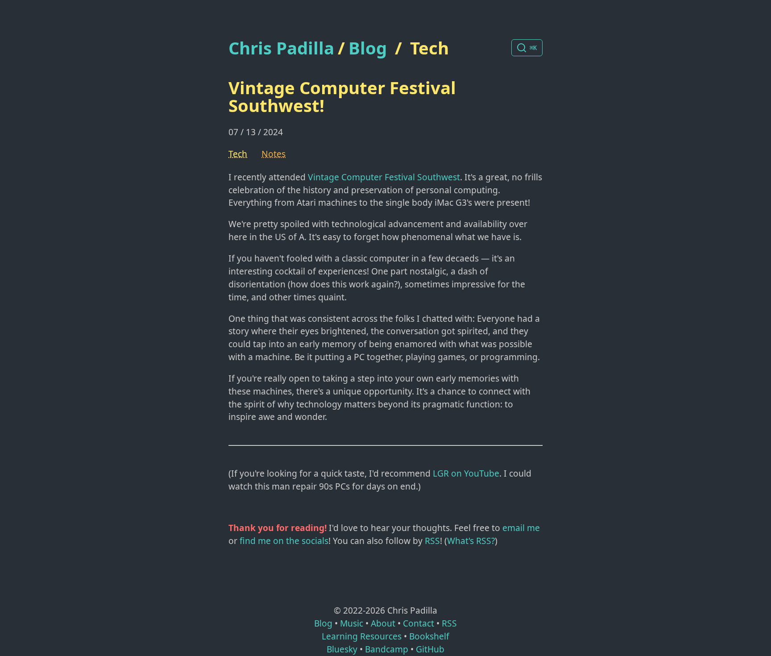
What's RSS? (471, 541)
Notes (273, 154)
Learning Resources (362, 636)
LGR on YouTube (466, 473)
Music (351, 623)
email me (521, 528)
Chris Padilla (281, 48)
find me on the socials (284, 541)
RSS (432, 541)
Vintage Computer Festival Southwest (384, 177)
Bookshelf (429, 636)
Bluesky (342, 649)
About (383, 623)
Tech (429, 47)
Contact (418, 623)
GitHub (430, 649)
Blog (367, 47)
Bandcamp (386, 649)
